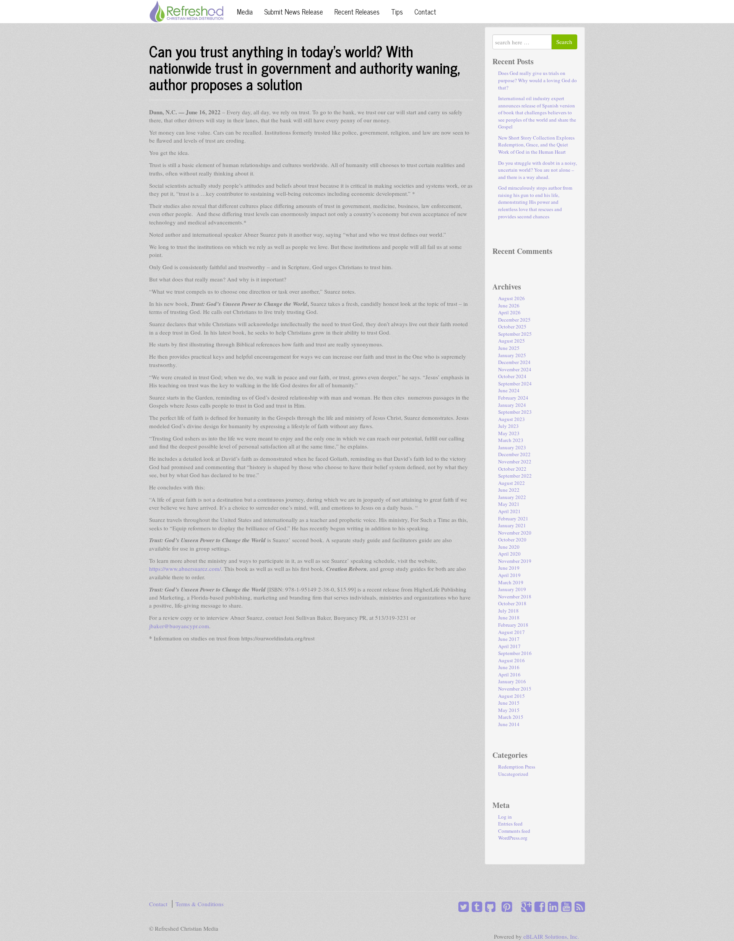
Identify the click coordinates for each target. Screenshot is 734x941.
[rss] (578, 906)
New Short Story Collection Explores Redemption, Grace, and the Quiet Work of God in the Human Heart (536, 144)
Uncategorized (513, 773)
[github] (488, 906)
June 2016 (509, 667)
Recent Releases (357, 11)
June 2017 (509, 638)
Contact (425, 11)
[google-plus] (524, 906)
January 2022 (512, 497)
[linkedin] (551, 906)
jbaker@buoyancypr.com (179, 626)
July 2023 (508, 426)
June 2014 (509, 724)
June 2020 (509, 546)
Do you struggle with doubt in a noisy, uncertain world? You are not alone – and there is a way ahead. (537, 169)
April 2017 (509, 646)
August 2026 (511, 298)
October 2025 (512, 326)
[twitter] (463, 906)
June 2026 (509, 305)
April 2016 (509, 674)
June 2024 (509, 390)
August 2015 (511, 695)
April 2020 (509, 553)
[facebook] (538, 906)
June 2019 (509, 567)
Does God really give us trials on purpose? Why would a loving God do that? (537, 80)
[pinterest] (505, 906)
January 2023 (512, 447)
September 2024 (515, 383)
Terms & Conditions (199, 904)
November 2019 (514, 560)
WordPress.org (513, 837)
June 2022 (509, 489)
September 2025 (515, 333)
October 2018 (512, 603)
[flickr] (516, 906)
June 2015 (509, 702)
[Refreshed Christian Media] (186, 10)
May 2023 (509, 433)
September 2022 (515, 475)
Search (564, 42)
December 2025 (514, 319)
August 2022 (511, 482)
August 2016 (511, 660)
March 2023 (510, 440)
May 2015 (509, 710)
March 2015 (510, 716)
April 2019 (509, 575)
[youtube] (565, 906)
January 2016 (512, 681)
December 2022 (514, 454)
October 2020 (512, 539)
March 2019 (510, 582)
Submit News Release (293, 11)
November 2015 (514, 688)
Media (245, 11)
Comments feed (514, 830)
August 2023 (511, 419)
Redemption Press (516, 766)
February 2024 (513, 397)
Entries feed (510, 823)
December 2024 (514, 362)
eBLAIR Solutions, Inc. (551, 936)
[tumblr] (475, 906)
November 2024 (514, 369)
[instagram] (497, 906)
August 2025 (511, 340)
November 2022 (514, 461)
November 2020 (514, 532)
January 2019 (512, 589)
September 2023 (515, 411)
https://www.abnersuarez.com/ (185, 568)
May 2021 (509, 504)
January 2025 (512, 355)
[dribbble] (513, 906)
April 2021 (509, 511)
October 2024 (512, 376)
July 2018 (508, 610)
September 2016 (515, 653)
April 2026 (509, 312)
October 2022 (512, 468)
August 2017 (511, 632)
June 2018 (509, 617)
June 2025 (509, 348)
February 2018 (513, 624)
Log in (505, 816)
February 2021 (513, 518)
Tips (397, 11)
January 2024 (512, 404)
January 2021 (512, 525)
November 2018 (514, 596)
